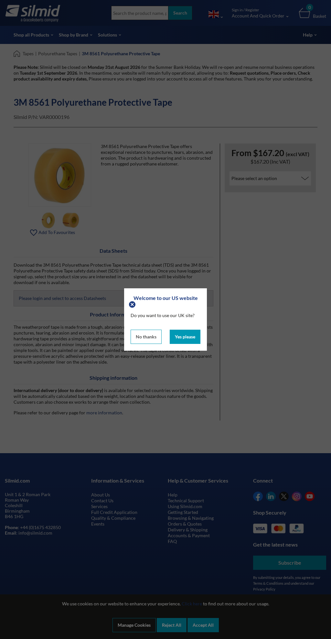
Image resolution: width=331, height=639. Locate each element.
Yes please (185, 336)
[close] (133, 303)
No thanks (146, 336)
